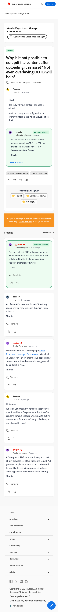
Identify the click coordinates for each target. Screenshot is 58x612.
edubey (16, 296)
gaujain (18, 132)
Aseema (16, 89)
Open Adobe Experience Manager (29, 36)
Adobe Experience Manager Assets (17, 13)
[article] (29, 264)
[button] (15, 82)
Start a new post (25, 221)
